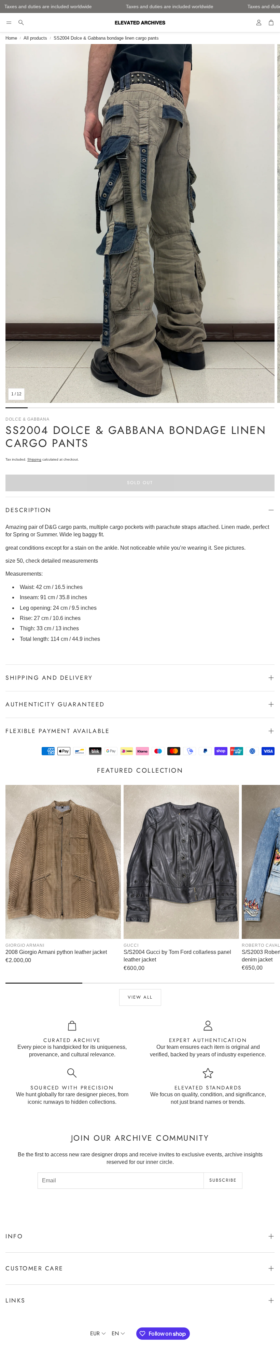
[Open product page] (63, 862)
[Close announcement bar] (273, 5)
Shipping (34, 459)
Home (11, 38)
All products (35, 38)
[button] (8, 22)
